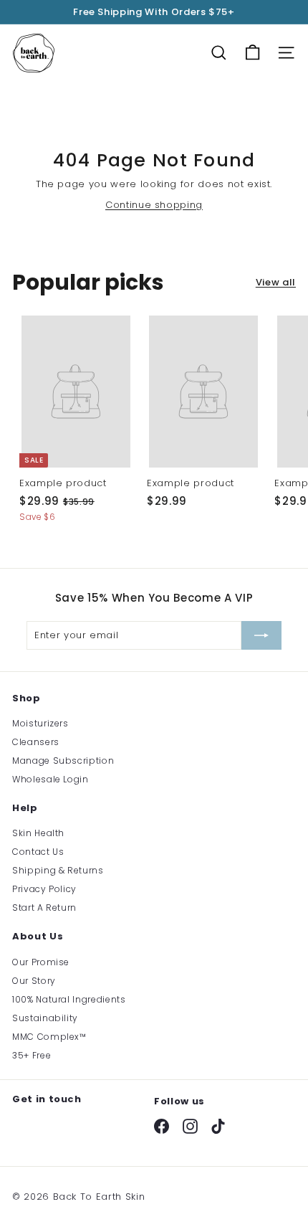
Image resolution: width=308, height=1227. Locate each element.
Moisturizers (40, 723)
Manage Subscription (63, 760)
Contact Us (38, 851)
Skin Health (38, 833)
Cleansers (35, 742)
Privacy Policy (44, 889)
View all (276, 282)
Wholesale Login (50, 779)
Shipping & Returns (58, 870)
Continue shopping (154, 205)
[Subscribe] (261, 635)
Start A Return (44, 907)
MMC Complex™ (49, 1037)
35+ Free (31, 1055)
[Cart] (252, 53)
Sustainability (45, 1018)
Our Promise (40, 962)
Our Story (34, 981)
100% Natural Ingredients (69, 999)
